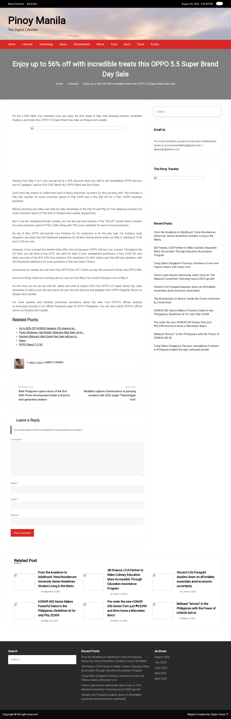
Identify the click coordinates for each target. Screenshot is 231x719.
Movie (100, 44)
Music (63, 44)
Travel (140, 44)
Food (114, 44)
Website (15, 515)
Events (155, 44)
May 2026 (161, 673)
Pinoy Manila (37, 20)
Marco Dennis (54, 362)
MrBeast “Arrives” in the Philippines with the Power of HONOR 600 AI (196, 608)
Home (11, 44)
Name (14, 483)
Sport (127, 44)
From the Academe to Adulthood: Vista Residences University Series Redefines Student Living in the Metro (185, 236)
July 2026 (160, 662)
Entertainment (82, 44)
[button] (222, 44)
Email (14, 499)
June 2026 (161, 667)
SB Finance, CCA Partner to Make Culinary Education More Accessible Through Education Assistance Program (185, 251)
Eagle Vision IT (219, 714)
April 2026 (161, 678)
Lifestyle (27, 44)
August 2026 (162, 657)
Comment (16, 439)
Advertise (32, 4)
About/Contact (16, 4)
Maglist (192, 714)
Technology (46, 44)
